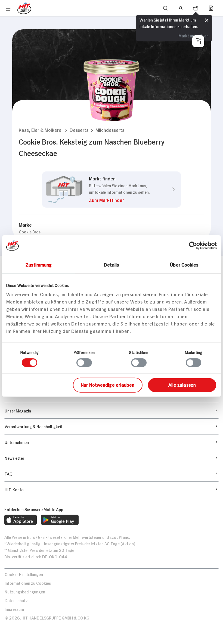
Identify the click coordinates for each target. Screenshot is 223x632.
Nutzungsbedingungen (25, 591)
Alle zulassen (182, 384)
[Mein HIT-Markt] (195, 8)
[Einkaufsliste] (211, 8)
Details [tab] (111, 264)
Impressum (14, 608)
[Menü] (8, 8)
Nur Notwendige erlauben (107, 384)
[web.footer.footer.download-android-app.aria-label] (60, 520)
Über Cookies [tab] (184, 264)
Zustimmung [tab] (39, 264)
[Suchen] (165, 8)
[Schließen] (206, 20)
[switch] (84, 362)
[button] (41, 129)
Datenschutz (16, 600)
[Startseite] (24, 8)
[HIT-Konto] (180, 8)
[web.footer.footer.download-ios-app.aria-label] (20, 520)
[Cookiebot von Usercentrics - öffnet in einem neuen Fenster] (193, 246)
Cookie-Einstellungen (24, 574)
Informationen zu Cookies (28, 582)
